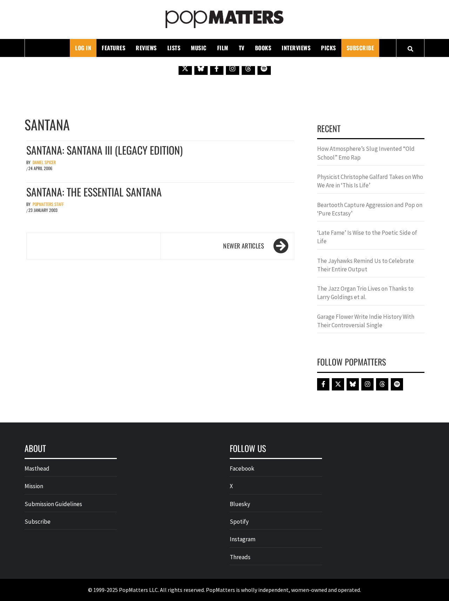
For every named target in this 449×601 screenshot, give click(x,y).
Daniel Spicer (44, 162)
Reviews (146, 48)
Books (263, 48)
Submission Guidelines (53, 504)
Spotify (239, 521)
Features (113, 48)
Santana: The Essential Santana (94, 192)
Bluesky (240, 504)
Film (222, 48)
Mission (34, 486)
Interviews (296, 48)
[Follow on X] (185, 68)
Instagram (242, 539)
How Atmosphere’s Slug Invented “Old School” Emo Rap (366, 153)
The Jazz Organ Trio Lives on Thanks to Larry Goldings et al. (365, 293)
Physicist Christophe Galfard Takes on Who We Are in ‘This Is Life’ (370, 181)
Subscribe (360, 48)
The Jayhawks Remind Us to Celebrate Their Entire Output (365, 265)
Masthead (37, 468)
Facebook (242, 468)
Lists (174, 48)
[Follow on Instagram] (232, 68)
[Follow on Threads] (248, 68)
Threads (240, 557)
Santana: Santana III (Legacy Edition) (104, 150)
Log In (83, 48)
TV (241, 48)
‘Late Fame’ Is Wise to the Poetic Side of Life (367, 237)
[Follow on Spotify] (264, 68)
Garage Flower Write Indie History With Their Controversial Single (365, 321)
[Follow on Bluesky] (201, 68)
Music (199, 48)
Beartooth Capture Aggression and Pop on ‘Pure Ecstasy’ (369, 209)
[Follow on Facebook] (216, 68)
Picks (328, 48)
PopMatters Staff (48, 204)
